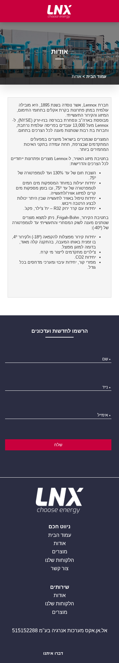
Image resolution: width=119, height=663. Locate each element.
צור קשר (60, 568)
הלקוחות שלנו (59, 560)
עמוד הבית (96, 76)
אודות (60, 543)
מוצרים (59, 551)
